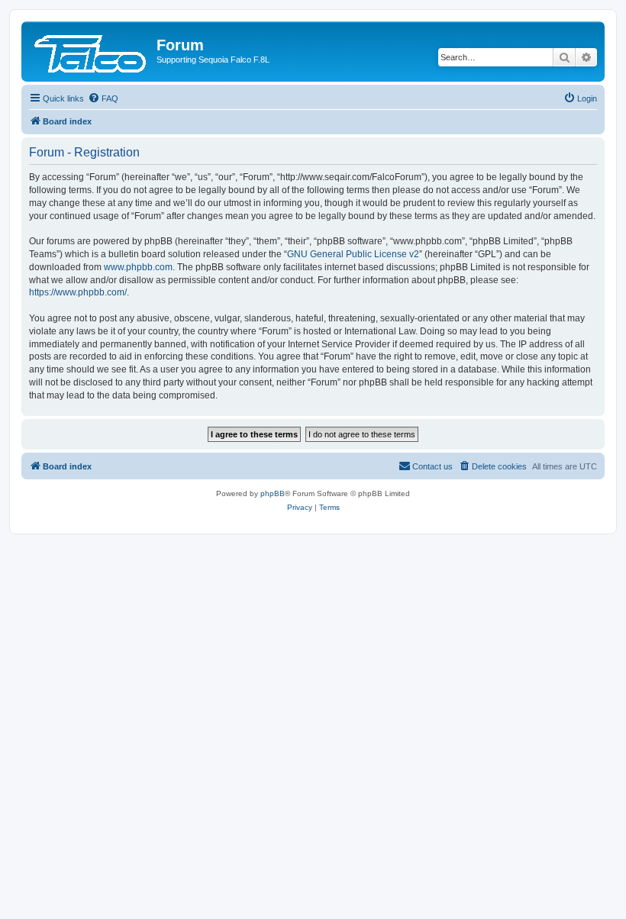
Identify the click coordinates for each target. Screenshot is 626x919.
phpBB (272, 493)
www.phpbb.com (138, 267)
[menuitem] (103, 98)
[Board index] (90, 49)
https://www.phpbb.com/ (78, 292)
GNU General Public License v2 (353, 254)
